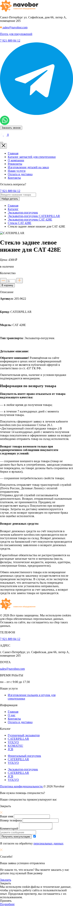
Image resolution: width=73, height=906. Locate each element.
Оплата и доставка (20, 174)
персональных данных (48, 843)
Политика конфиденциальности (21, 786)
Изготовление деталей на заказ (28, 167)
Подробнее (7, 904)
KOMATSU (15, 745)
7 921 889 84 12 (10, 40)
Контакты (14, 177)
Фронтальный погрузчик (24, 755)
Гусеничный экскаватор (24, 735)
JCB (10, 749)
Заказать (5, 879)
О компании (16, 160)
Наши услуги (17, 170)
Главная (13, 153)
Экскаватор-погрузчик (23, 769)
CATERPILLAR (18, 738)
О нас (11, 715)
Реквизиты (15, 163)
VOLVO (13, 742)
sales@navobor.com (12, 668)
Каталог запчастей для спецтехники (32, 156)
